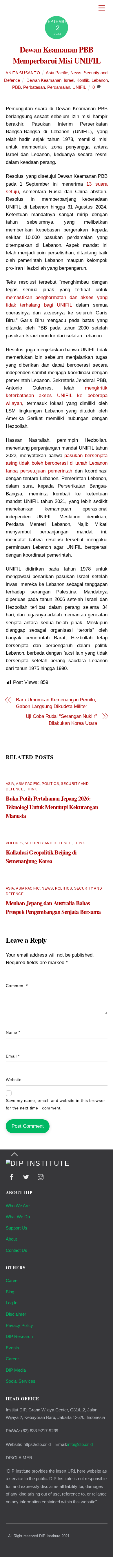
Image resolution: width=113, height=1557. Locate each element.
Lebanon (100, 80)
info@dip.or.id (80, 1444)
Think (31, 789)
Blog (10, 1291)
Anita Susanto (23, 73)
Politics (50, 784)
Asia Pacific (57, 72)
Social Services (20, 1381)
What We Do (18, 1216)
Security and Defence (48, 843)
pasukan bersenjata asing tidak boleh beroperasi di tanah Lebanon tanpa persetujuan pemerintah (56, 463)
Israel (69, 80)
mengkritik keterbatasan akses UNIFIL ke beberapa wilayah (56, 395)
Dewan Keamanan (43, 80)
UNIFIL (79, 87)
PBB (16, 87)
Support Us (16, 1227)
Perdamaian (58, 87)
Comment (17, 986)
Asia (10, 784)
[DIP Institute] (38, 1163)
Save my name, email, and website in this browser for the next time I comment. (55, 1104)
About (11, 1238)
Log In (11, 1302)
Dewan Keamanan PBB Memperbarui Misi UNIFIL (57, 55)
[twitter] (26, 1176)
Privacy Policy (19, 1325)
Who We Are (18, 1205)
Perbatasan (34, 87)
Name (13, 1032)
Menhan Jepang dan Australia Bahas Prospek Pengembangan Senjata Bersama (53, 907)
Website (14, 1080)
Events (12, 1347)
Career (12, 1280)
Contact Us (16, 1250)
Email (13, 1056)
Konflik (82, 80)
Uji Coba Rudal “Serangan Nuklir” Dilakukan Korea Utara (61, 720)
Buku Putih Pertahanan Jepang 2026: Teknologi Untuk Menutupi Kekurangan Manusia (52, 807)
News (75, 72)
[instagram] (40, 1176)
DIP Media (16, 1370)
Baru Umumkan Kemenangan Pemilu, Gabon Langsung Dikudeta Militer (56, 703)
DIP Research (19, 1336)
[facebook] (11, 1176)
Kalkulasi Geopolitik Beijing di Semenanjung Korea (41, 856)
